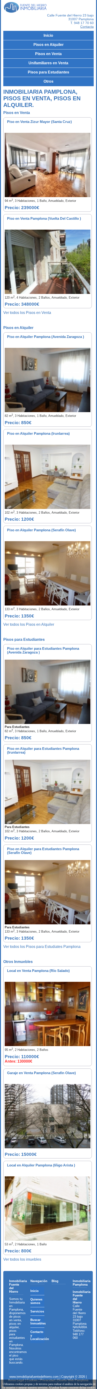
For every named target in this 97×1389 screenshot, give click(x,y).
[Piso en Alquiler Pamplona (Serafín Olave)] (47, 573)
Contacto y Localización (37, 1335)
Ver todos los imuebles (22, 1259)
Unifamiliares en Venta (48, 63)
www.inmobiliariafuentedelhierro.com (34, 1376)
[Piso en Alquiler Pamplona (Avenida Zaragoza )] (47, 380)
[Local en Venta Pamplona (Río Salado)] (47, 1014)
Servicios (37, 1311)
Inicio (48, 35)
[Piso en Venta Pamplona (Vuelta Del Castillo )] (47, 262)
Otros (48, 81)
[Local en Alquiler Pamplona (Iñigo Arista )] (47, 1208)
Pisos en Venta (48, 54)
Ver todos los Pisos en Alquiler (28, 624)
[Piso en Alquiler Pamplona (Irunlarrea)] (47, 477)
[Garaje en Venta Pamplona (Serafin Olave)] (47, 1116)
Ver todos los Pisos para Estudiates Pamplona (42, 947)
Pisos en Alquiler (48, 45)
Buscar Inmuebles (37, 1321)
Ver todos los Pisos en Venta (27, 313)
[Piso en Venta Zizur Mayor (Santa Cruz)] (47, 165)
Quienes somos (36, 1301)
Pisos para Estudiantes (48, 72)
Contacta (87, 26)
